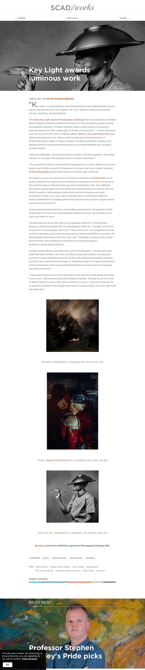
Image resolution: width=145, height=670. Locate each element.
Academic (90, 558)
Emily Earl (57, 362)
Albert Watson (41, 567)
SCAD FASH (99, 178)
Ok (7, 664)
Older (123, 18)
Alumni (45, 558)
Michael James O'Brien (60, 567)
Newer (22, 18)
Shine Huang (59, 533)
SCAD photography (39, 172)
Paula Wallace (78, 567)
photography (92, 567)
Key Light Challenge (44, 571)
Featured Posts (59, 558)
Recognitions (76, 558)
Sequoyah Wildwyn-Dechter (57, 460)
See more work (42, 546)
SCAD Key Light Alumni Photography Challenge (58, 120)
